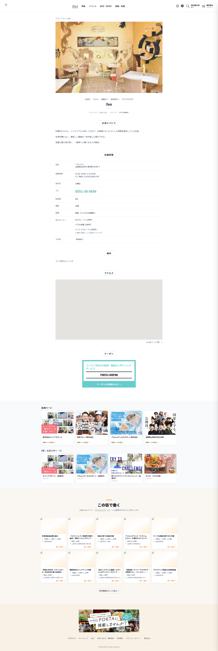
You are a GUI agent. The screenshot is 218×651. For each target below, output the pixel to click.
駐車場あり (115, 99)
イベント (93, 6)
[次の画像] (158, 57)
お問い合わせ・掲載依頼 (105, 638)
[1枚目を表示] (104, 90)
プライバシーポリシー (133, 638)
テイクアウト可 (127, 99)
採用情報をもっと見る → (109, 590)
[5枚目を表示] (113, 90)
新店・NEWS (106, 6)
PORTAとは (72, 638)
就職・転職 (120, 6)
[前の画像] (59, 57)
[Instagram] (177, 6)
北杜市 (87, 99)
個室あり (104, 99)
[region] (109, 57)
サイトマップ (83, 638)
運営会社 (147, 638)
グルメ (75, 6)
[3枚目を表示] (109, 90)
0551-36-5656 (85, 191)
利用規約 (120, 638)
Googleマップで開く (153, 342)
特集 (83, 6)
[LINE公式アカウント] (182, 6)
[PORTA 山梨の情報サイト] (13, 6)
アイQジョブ (100, 510)
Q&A (92, 638)
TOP (57, 18)
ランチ (95, 99)
